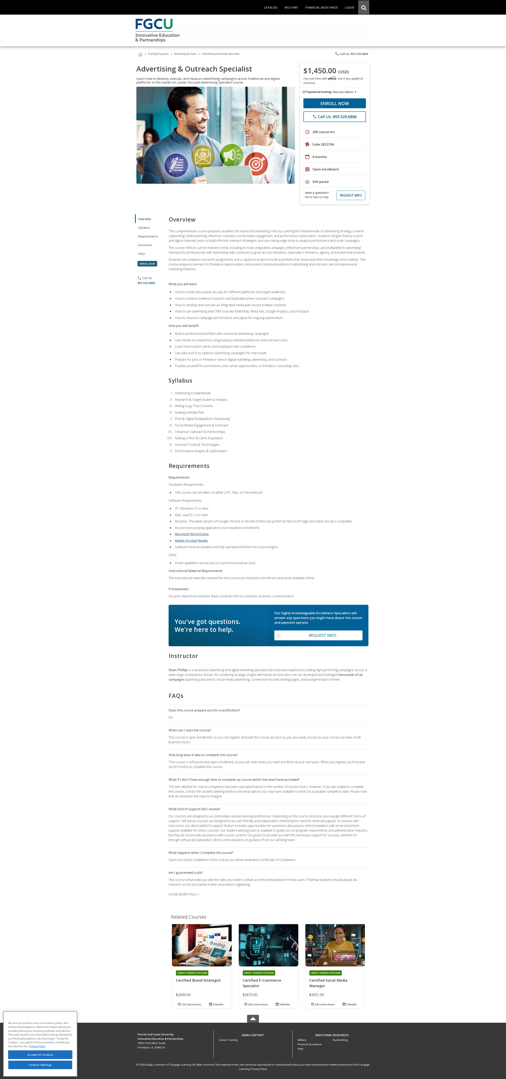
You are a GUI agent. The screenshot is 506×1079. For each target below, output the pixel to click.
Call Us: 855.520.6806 (351, 54)
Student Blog (340, 1040)
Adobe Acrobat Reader (191, 540)
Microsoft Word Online (192, 534)
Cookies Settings (40, 1065)
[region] (40, 1044)
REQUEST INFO (351, 195)
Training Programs (158, 54)
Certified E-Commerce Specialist (262, 983)
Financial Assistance (310, 1044)
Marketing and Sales (185, 54)
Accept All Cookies (40, 1054)
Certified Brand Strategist (198, 980)
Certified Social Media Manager (328, 983)
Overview (144, 219)
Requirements (148, 236)
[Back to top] (253, 1034)
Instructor (145, 245)
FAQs (141, 254)
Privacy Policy (259, 1069)
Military (302, 1040)
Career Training (228, 1040)
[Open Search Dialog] (363, 7)
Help (300, 1048)
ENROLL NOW (334, 103)
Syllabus (144, 228)
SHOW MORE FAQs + (184, 894)
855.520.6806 (146, 283)
